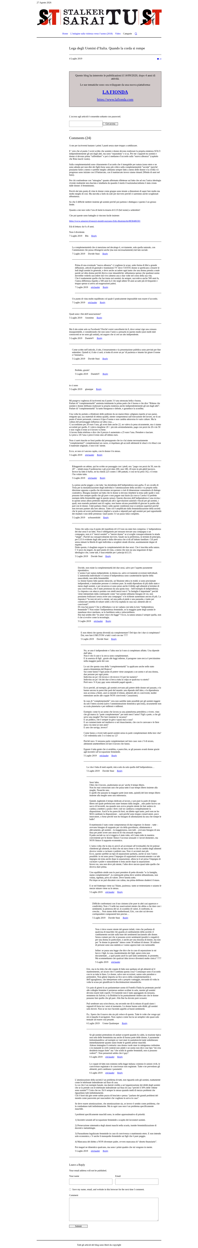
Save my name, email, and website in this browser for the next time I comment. (108, 1189)
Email (118, 1176)
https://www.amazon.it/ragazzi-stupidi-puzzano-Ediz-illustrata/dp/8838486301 (104, 221)
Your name (74, 1176)
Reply (94, 236)
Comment (73, 1195)
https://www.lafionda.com (115, 99)
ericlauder (95, 287)
